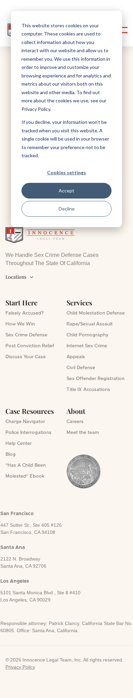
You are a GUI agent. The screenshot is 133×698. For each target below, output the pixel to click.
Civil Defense (80, 367)
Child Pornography (87, 335)
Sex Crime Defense (26, 335)
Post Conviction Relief (29, 346)
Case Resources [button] (29, 411)
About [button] (75, 411)
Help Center (18, 443)
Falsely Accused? (24, 313)
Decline (67, 209)
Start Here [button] (21, 302)
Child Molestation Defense (95, 313)
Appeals (75, 356)
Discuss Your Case (25, 356)
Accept (66, 190)
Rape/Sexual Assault (89, 324)
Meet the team (82, 432)
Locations (19, 277)
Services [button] (79, 302)
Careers (75, 421)
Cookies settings (66, 172)
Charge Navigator (25, 421)
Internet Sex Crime (86, 346)
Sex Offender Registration (95, 378)
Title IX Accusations (88, 389)
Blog (10, 454)
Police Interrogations (28, 432)
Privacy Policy (20, 667)
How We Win (20, 324)
